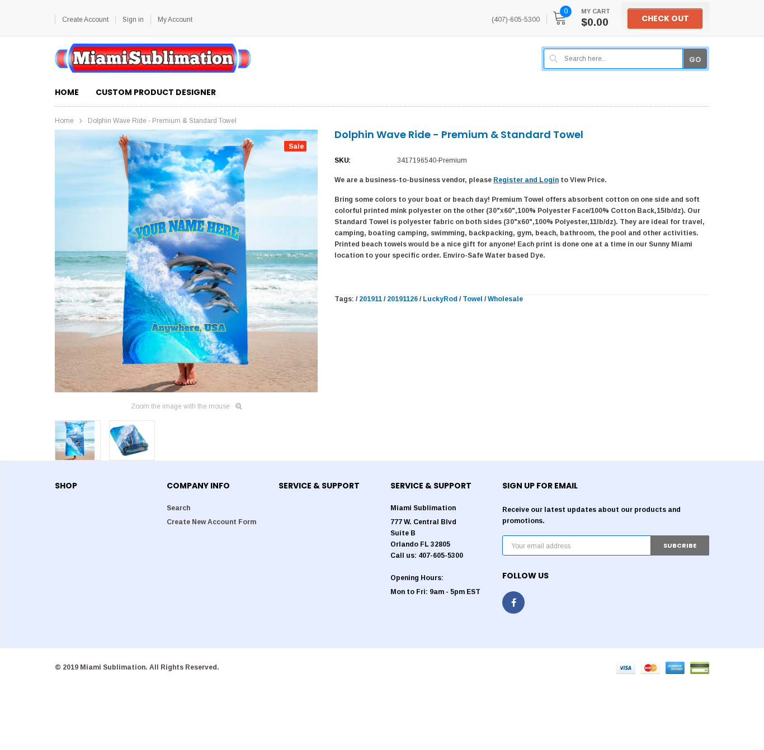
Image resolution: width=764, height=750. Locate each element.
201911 (370, 299)
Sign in (133, 19)
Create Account (85, 19)
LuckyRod (440, 299)
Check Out (665, 18)
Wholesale (505, 299)
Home (64, 121)
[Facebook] (513, 602)
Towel (473, 299)
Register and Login (526, 180)
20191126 (402, 299)
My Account (175, 19)
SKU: (342, 160)
